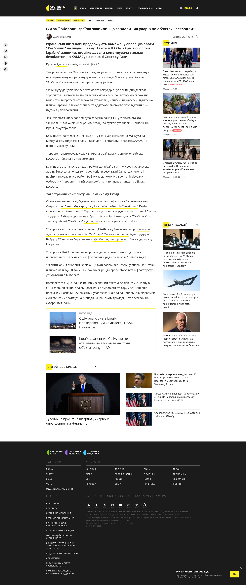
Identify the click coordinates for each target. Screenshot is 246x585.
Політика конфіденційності (62, 530)
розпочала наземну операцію (124, 265)
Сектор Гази (79, 20)
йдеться (62, 64)
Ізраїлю (52, 52)
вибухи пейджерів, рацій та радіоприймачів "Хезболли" (99, 206)
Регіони (109, 8)
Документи (53, 558)
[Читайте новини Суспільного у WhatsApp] (144, 505)
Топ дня (119, 469)
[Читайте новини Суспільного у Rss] (88, 505)
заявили (59, 288)
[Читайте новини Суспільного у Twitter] (104, 505)
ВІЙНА (110, 20)
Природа (91, 483)
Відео (119, 8)
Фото (159, 8)
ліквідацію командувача (109, 252)
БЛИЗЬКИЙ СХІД (63, 20)
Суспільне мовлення (58, 513)
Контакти (52, 508)
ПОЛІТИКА (100, 20)
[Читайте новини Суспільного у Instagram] (112, 505)
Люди (118, 479)
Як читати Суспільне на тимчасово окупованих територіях (60, 546)
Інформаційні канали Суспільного (59, 537)
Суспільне (124, 520)
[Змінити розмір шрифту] (197, 36)
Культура (149, 483)
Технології (179, 479)
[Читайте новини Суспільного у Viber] (128, 505)
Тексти (129, 8)
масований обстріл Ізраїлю (111, 283)
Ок (234, 574)
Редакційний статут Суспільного (58, 564)
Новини (178, 483)
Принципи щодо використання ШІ (56, 524)
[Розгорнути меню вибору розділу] (75, 8)
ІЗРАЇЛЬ (50, 20)
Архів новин (53, 503)
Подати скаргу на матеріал (62, 553)
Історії (147, 479)
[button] (5, 45)
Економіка (179, 474)
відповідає (91, 221)
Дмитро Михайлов (62, 36)
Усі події (91, 469)
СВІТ (90, 20)
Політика (149, 474)
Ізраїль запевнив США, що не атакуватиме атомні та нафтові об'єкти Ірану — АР (104, 343)
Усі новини (96, 8)
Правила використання (60, 518)
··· (170, 8)
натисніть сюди (125, 523)
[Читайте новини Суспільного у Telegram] (136, 505)
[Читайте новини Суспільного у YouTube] (120, 505)
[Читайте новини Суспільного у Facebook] (96, 505)
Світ (88, 479)
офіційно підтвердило (108, 239)
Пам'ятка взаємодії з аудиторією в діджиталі (60, 572)
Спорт (118, 483)
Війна (83, 8)
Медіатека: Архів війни (59, 488)
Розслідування (145, 8)
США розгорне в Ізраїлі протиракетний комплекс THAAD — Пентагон (108, 322)
